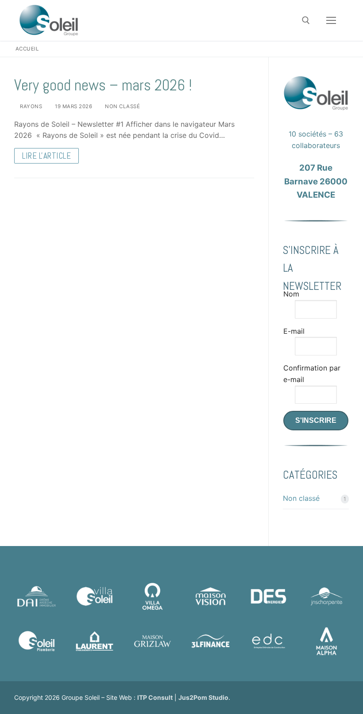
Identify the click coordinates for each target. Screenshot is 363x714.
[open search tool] (306, 20)
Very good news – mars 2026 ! (103, 85)
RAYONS (30, 106)
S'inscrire (315, 420)
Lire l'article (46, 155)
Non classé (122, 106)
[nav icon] (331, 20)
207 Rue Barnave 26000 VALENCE (316, 181)
